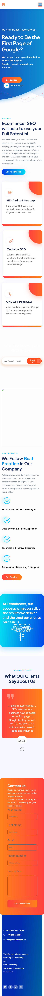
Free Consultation (22, 904)
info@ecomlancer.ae (16, 939)
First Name (14, 809)
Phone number (16, 855)
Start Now (32, 361)
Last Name (14, 825)
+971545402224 (13, 935)
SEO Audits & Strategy (21, 200)
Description (14, 871)
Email (10, 840)
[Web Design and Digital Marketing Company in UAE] (3, 4)
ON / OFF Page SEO (19, 301)
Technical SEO (16, 249)
